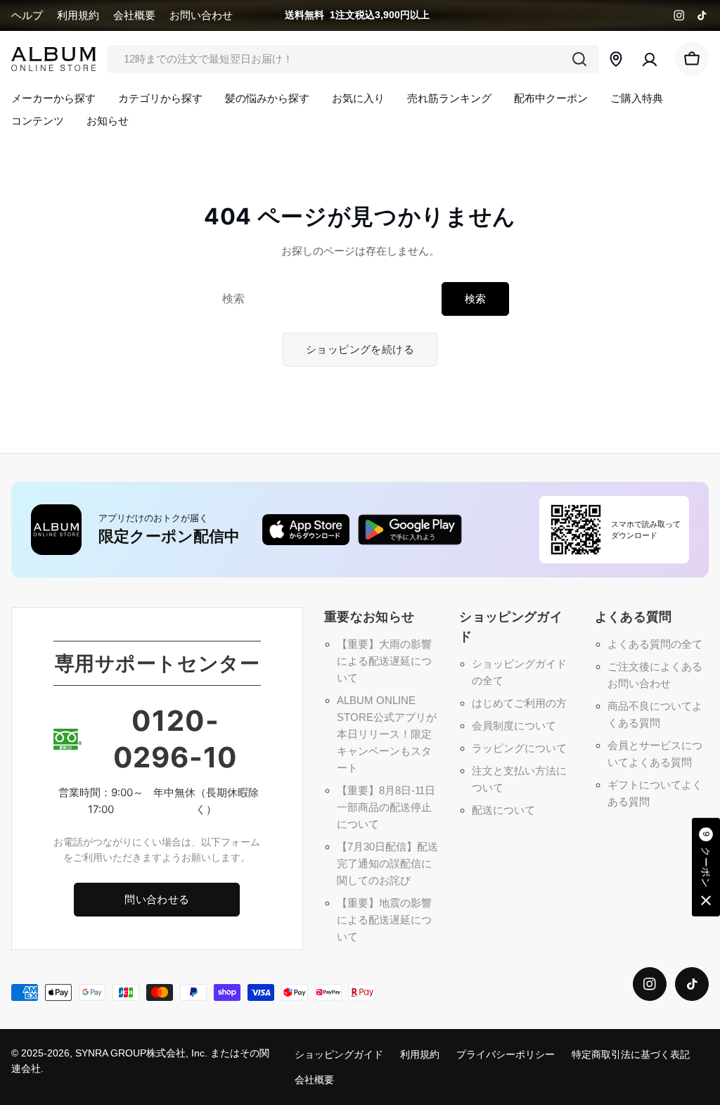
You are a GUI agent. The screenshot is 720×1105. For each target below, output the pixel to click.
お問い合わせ (201, 15)
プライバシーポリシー (505, 1054)
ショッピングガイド (339, 1054)
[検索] (579, 59)
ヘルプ (27, 15)
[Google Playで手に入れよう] (410, 529)
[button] (706, 867)
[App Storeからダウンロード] (305, 529)
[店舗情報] (616, 59)
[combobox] (353, 59)
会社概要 (134, 15)
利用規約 (78, 15)
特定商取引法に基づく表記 (631, 1054)
